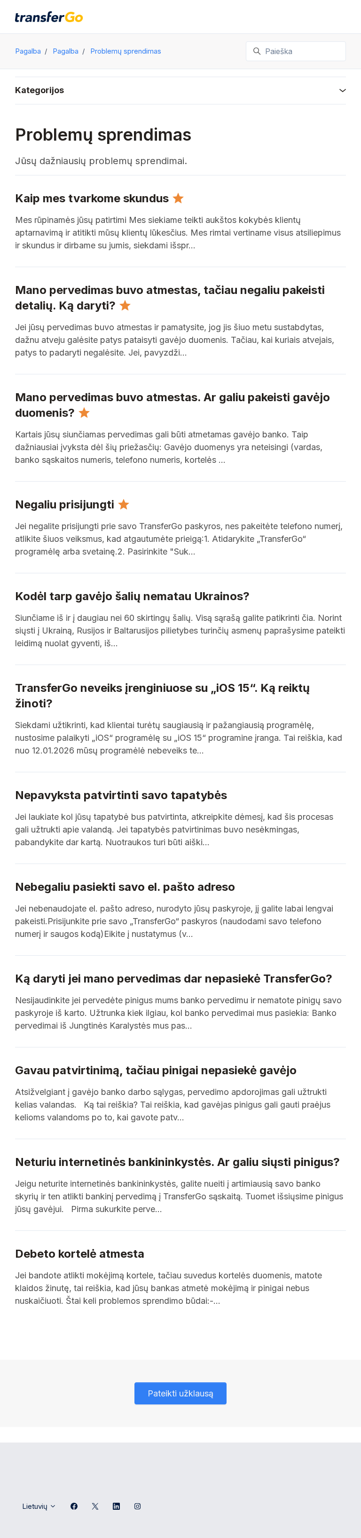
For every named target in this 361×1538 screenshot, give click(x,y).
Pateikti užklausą (180, 1393)
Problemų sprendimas (125, 51)
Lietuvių (35, 1506)
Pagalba (28, 51)
